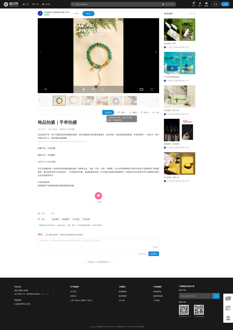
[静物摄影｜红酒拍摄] (179, 130)
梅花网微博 (123, 296)
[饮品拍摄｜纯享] (179, 29)
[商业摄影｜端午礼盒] (179, 96)
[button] (156, 52)
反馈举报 (98, 225)
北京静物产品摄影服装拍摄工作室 (56, 12)
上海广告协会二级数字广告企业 (81, 300)
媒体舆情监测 (158, 296)
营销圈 (47, 4)
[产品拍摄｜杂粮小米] (179, 163)
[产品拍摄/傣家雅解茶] (179, 63)
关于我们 (73, 291)
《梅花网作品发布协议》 (47, 225)
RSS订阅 (122, 300)
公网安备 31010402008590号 (127, 327)
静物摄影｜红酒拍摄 (171, 144)
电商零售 (63, 129)
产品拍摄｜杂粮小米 (171, 177)
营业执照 (141, 327)
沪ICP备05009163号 (110, 327)
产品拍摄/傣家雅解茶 (172, 77)
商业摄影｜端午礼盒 (171, 110)
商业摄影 (71, 129)
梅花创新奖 (157, 291)
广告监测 (156, 300)
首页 (27, 4)
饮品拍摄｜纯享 (170, 43)
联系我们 (73, 296)
